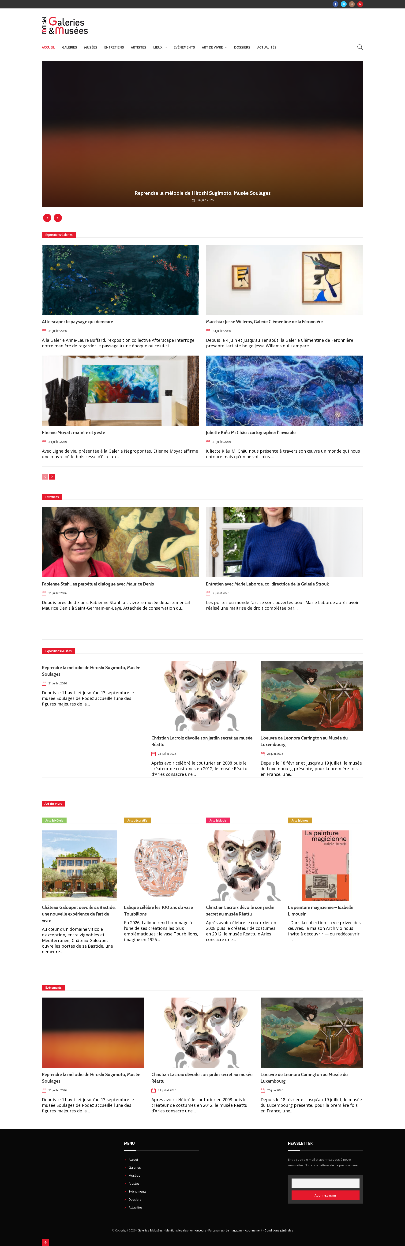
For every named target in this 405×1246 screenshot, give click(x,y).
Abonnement (253, 1230)
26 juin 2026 (275, 754)
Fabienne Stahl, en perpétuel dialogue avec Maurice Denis (98, 584)
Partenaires (216, 1230)
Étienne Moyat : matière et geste (73, 432)
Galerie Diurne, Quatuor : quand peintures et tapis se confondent (203, 193)
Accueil (48, 47)
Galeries (69, 47)
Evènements (184, 47)
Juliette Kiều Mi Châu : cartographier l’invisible (251, 432)
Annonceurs (198, 1230)
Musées (90, 47)
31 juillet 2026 (58, 331)
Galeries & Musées (150, 1230)
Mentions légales (176, 1230)
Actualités (267, 47)
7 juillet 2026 (221, 593)
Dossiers (242, 47)
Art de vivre (212, 47)
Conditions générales (279, 1230)
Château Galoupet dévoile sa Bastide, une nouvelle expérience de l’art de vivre (79, 914)
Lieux (157, 47)
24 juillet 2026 (222, 331)
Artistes (138, 47)
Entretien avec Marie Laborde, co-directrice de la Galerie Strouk (267, 584)
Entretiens (114, 47)
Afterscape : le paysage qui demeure (78, 321)
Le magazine (234, 1230)
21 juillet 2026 (222, 442)
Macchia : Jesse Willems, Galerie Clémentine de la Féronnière (265, 321)
